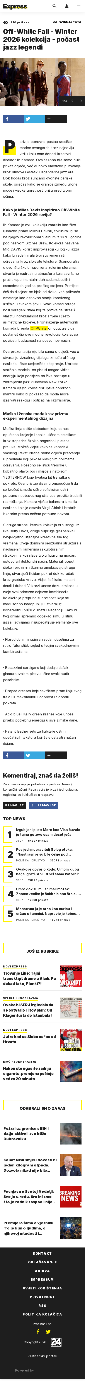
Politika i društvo (31, 860)
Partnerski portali (42, 1356)
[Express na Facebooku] (38, 1331)
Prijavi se (14, 805)
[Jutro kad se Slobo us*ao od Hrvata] (71, 1040)
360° (20, 840)
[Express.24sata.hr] (15, 3)
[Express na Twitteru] (48, 1331)
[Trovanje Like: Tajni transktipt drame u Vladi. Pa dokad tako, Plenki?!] (71, 976)
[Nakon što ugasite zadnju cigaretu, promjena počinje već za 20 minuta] (71, 1071)
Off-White (39, 328)
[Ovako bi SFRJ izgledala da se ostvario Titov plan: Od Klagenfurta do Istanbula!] (71, 1008)
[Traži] (54, 6)
